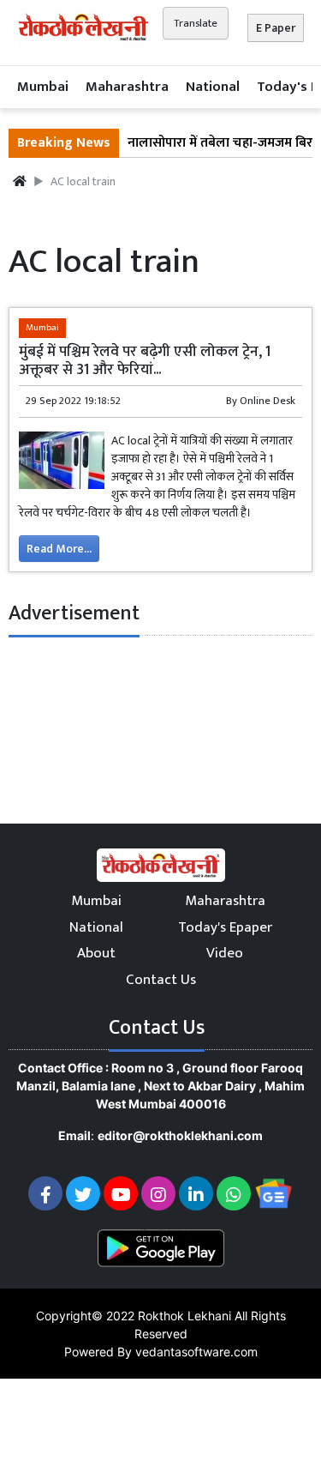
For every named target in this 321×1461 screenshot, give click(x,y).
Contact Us (161, 980)
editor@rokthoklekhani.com (180, 1135)
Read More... (59, 548)
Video (224, 953)
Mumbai (42, 87)
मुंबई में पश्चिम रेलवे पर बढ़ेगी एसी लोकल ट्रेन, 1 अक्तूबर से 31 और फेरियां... (144, 360)
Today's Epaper (225, 927)
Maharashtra (127, 87)
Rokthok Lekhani (184, 1315)
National (213, 87)
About (96, 953)
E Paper (275, 28)
